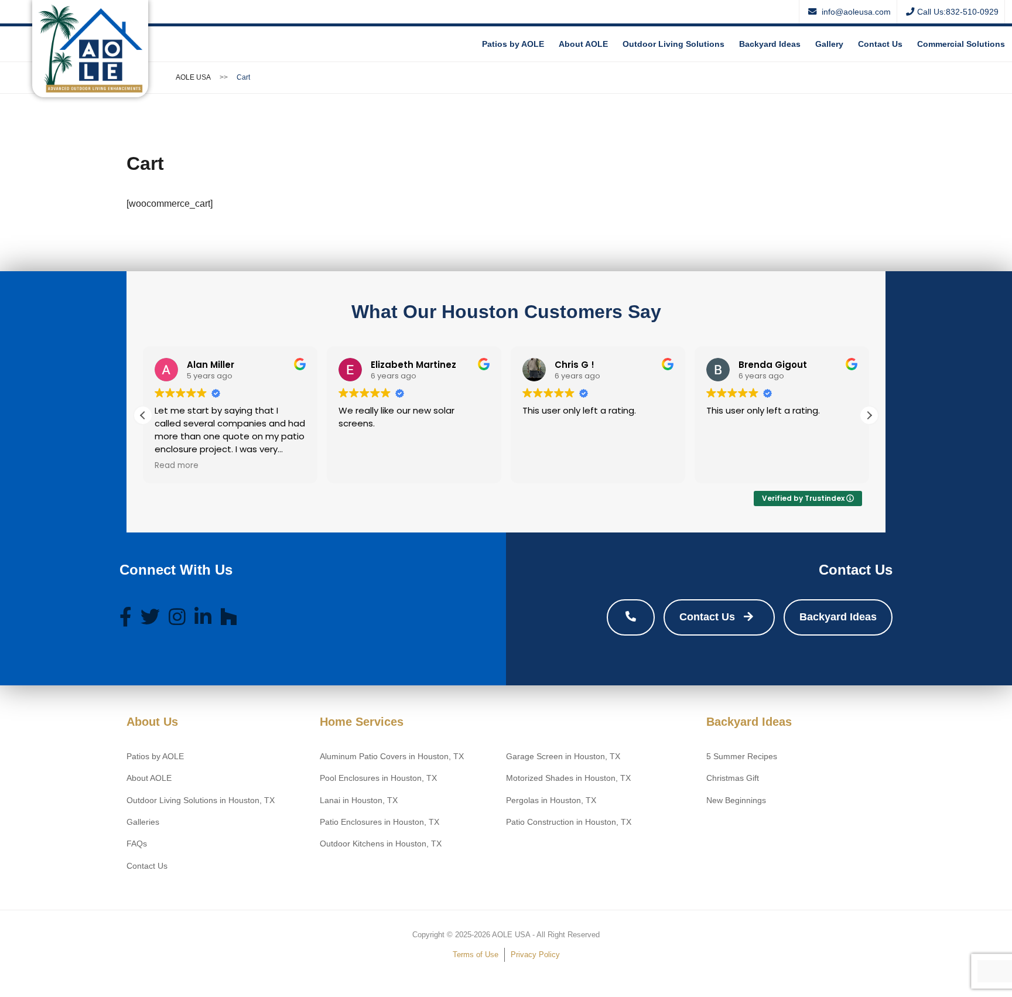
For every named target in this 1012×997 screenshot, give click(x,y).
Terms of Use (475, 954)
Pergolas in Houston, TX (551, 800)
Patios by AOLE (513, 44)
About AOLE (583, 44)
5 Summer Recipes (741, 756)
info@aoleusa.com (855, 11)
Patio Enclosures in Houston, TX (379, 822)
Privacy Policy (535, 954)
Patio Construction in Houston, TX (568, 822)
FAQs (136, 843)
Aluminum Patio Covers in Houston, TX (392, 756)
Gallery (829, 44)
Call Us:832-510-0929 (958, 11)
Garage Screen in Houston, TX (563, 756)
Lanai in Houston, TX (359, 800)
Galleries (142, 822)
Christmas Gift (732, 778)
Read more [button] (177, 465)
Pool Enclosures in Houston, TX (378, 778)
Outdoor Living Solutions (673, 44)
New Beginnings (736, 800)
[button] (869, 415)
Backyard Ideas (770, 44)
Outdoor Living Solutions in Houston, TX (200, 800)
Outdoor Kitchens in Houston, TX (381, 843)
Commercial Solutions (961, 44)
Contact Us (880, 44)
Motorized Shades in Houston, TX (568, 778)
